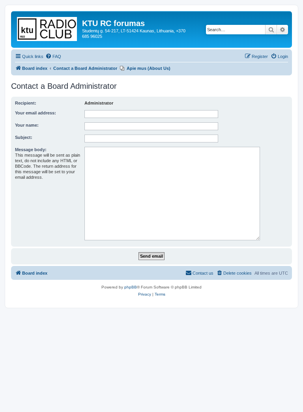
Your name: (27, 125)
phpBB (130, 287)
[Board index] (47, 27)
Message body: (31, 149)
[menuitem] (53, 56)
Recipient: (25, 103)
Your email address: (35, 112)
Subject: (23, 137)
